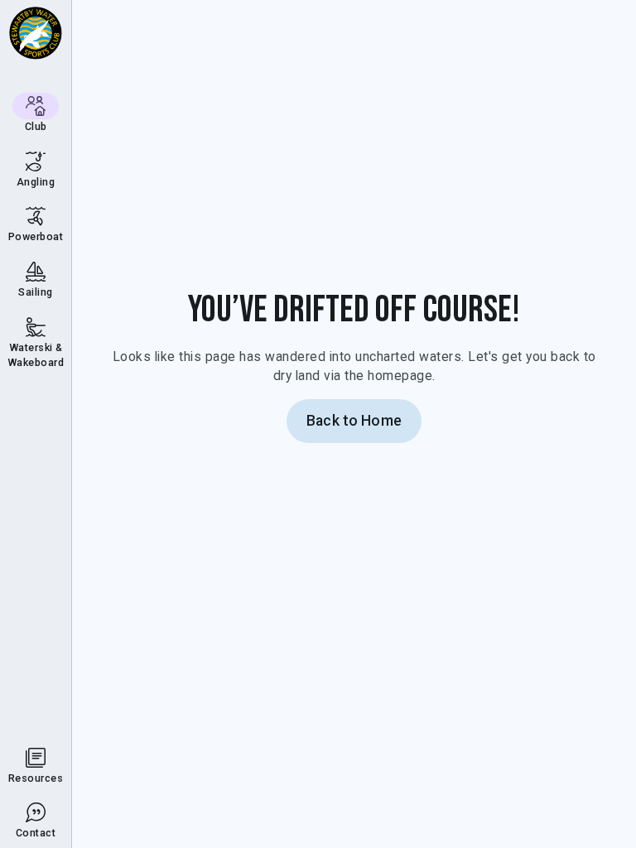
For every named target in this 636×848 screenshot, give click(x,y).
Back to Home (354, 420)
